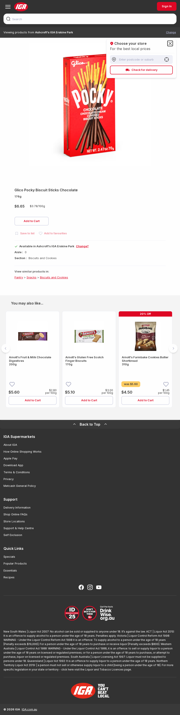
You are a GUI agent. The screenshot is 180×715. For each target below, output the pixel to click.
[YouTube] (98, 587)
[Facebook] (81, 587)
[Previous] (5, 348)
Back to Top (90, 424)
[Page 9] (103, 413)
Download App (13, 465)
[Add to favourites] (12, 383)
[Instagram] (90, 587)
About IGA (10, 444)
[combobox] (90, 19)
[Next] (173, 348)
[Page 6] (87, 413)
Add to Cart (32, 221)
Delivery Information (17, 507)
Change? (82, 246)
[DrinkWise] (90, 613)
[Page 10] (108, 413)
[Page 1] (61, 413)
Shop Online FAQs (15, 514)
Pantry (18, 277)
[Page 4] (77, 413)
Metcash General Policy (20, 485)
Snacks (31, 277)
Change (171, 32)
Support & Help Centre (19, 528)
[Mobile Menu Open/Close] (8, 7)
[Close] (170, 43)
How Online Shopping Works (22, 451)
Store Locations (14, 521)
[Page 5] (82, 413)
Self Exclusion (13, 535)
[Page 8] (98, 413)
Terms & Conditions (17, 472)
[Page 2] (66, 413)
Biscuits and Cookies (54, 277)
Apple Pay (10, 458)
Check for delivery (144, 70)
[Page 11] (113, 413)
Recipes (9, 577)
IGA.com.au (29, 709)
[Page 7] (92, 413)
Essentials (10, 570)
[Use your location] (166, 59)
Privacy (9, 479)
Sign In (167, 6)
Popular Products (15, 563)
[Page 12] (119, 413)
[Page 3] (71, 413)
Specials (9, 556)
